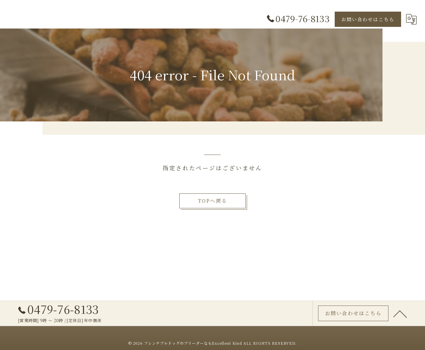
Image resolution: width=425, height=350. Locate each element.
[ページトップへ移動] (400, 313)
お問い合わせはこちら (367, 19)
